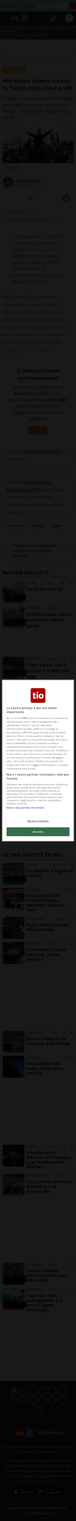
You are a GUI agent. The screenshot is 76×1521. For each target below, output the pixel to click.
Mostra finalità (38, 821)
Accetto (38, 831)
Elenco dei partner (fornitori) (25, 807)
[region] (38, 760)
